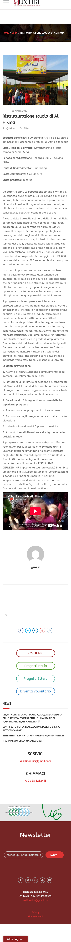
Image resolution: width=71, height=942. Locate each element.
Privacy (35, 912)
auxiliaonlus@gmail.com (35, 761)
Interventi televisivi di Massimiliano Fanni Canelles (33, 735)
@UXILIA (10, 128)
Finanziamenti (35, 916)
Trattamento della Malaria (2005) (23, 740)
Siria (14, 33)
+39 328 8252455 (36, 780)
